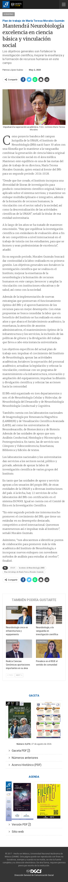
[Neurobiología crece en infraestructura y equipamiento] (19, 615)
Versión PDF (19, 824)
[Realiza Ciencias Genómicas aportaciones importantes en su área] (19, 649)
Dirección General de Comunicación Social (34, 875)
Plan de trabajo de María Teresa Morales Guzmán (24, 572)
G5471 (12, 568)
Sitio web (17, 831)
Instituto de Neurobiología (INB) (32, 568)
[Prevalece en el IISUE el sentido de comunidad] (49, 649)
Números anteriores (24, 757)
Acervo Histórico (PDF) (25, 765)
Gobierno (9, 14)
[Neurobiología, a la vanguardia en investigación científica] (49, 615)
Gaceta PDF (18, 750)
